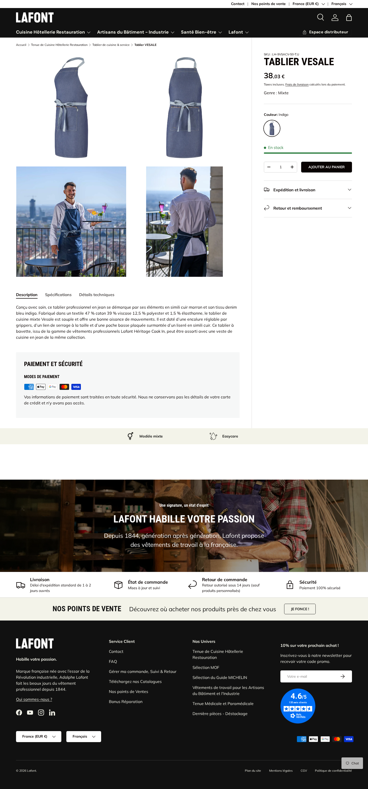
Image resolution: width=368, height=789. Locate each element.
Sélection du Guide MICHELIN (220, 677)
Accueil (21, 44)
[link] (334, 17)
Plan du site (253, 770)
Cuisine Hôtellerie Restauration (50, 32)
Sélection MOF (206, 667)
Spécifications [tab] (58, 294)
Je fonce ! (300, 609)
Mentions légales (281, 770)
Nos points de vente (268, 4)
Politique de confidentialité (333, 770)
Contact (237, 4)
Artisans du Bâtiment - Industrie (133, 32)
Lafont (236, 32)
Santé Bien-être (198, 32)
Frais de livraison (297, 84)
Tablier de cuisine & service (111, 44)
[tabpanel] (128, 322)
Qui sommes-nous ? (34, 699)
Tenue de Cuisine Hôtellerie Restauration (59, 44)
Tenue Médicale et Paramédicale (223, 703)
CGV (304, 770)
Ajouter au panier (326, 167)
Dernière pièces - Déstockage (220, 713)
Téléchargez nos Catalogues (135, 681)
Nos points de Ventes (128, 691)
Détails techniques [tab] (96, 294)
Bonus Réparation (125, 701)
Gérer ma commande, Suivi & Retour (142, 671)
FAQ (113, 661)
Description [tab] (27, 294)
